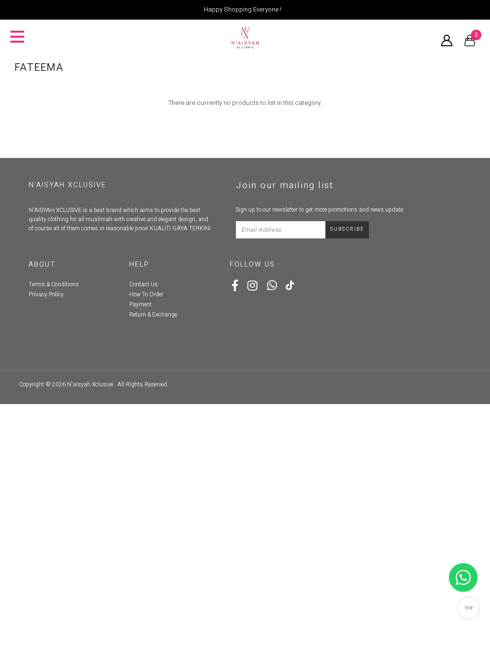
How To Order (146, 294)
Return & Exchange (153, 314)
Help (139, 264)
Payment (140, 304)
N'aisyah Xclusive (90, 384)
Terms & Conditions (54, 284)
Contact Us (143, 284)
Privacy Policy (46, 294)
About (42, 264)
